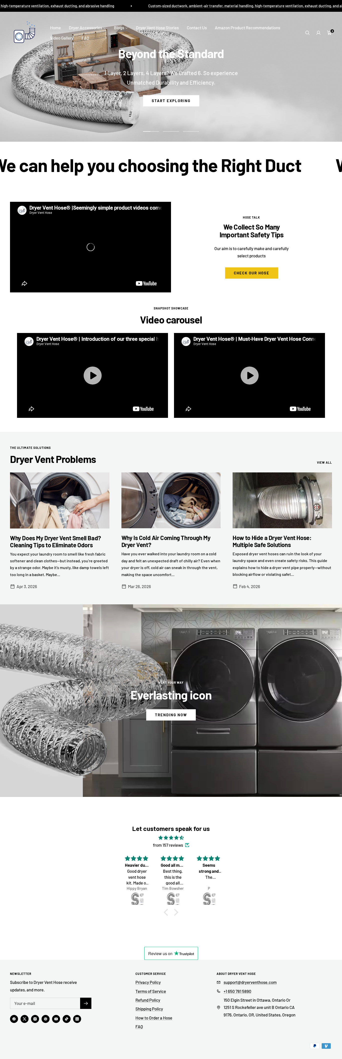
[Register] (85, 1003)
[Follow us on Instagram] (35, 1019)
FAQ (85, 37)
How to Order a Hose (153, 1017)
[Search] (307, 32)
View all (324, 462)
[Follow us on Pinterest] (46, 1019)
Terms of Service (150, 991)
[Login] (318, 32)
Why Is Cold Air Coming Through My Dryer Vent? (166, 541)
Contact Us (197, 27)
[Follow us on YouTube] (56, 1019)
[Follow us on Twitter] (25, 1019)
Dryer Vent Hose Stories (157, 27)
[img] (171, 837)
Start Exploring (171, 117)
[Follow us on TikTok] (67, 1019)
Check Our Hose (251, 273)
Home (55, 27)
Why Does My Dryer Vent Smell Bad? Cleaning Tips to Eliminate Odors (55, 541)
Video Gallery (62, 37)
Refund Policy (147, 999)
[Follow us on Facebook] (14, 1019)
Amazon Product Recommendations (247, 27)
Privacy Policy (148, 982)
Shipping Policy (149, 1008)
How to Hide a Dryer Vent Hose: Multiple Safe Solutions (272, 541)
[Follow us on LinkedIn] (77, 1019)
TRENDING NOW (171, 715)
